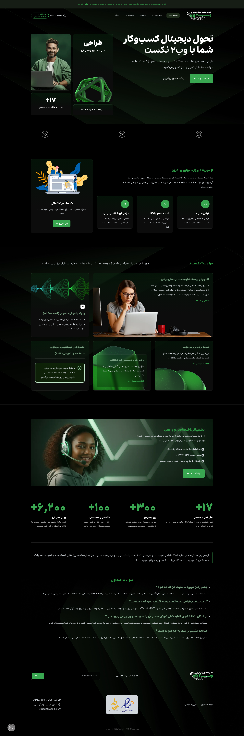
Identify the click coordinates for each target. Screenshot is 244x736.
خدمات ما (158, 15)
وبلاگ (117, 15)
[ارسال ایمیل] (46, 709)
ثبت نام (38, 675)
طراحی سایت (203, 213)
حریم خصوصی (190, 704)
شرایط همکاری (207, 704)
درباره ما (143, 15)
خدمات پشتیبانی (62, 203)
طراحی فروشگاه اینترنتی (116, 213)
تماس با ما (130, 15)
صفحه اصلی (173, 15)
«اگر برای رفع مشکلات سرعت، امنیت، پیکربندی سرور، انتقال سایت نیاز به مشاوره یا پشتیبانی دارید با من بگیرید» (122, 4)
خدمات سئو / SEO (159, 213)
